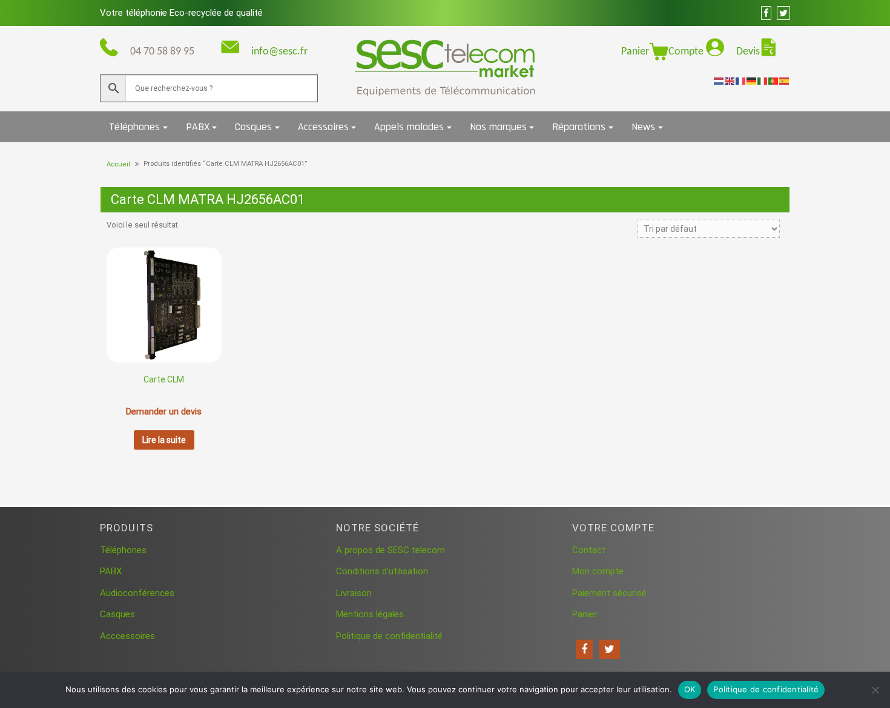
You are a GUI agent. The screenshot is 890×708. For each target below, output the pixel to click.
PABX (197, 127)
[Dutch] (719, 80)
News (643, 127)
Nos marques (498, 127)
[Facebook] (584, 649)
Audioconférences (137, 593)
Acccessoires (127, 636)
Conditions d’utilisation (382, 571)
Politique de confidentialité (389, 636)
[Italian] (762, 80)
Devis (748, 51)
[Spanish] (784, 80)
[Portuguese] (773, 80)
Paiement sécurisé (609, 593)
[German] (752, 80)
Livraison (354, 593)
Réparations (578, 127)
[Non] (875, 690)
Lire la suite (164, 440)
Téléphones (134, 127)
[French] (741, 80)
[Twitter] (609, 649)
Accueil (118, 164)
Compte (687, 51)
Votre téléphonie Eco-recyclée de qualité (181, 12)
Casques (253, 127)
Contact (588, 550)
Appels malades (409, 127)
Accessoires (323, 127)
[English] (730, 80)
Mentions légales (370, 614)
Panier (635, 51)
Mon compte (598, 571)
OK (690, 689)
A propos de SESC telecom (390, 550)
